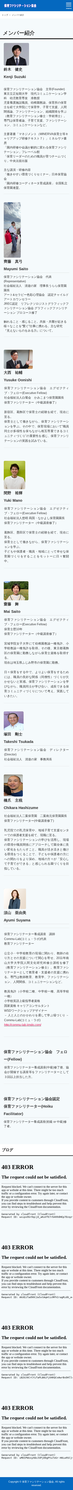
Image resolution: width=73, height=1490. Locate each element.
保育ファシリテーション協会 (20, 6)
